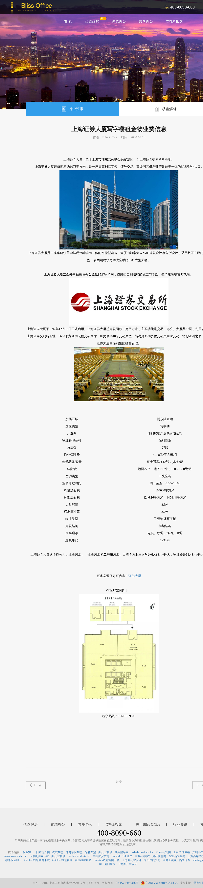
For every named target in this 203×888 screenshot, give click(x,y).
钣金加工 (28, 852)
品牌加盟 (90, 852)
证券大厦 (134, 576)
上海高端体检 (181, 852)
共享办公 (146, 21)
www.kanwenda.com (15, 856)
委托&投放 (174, 21)
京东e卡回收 (142, 856)
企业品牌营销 (177, 856)
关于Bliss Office (148, 824)
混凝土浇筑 (170, 860)
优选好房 (92, 21)
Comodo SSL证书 (122, 856)
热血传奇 (184, 860)
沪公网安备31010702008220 (161, 882)
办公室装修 (105, 852)
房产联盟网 (159, 856)
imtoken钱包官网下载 (37, 860)
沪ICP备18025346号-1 (128, 882)
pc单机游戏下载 (39, 856)
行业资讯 (75, 109)
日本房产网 (43, 852)
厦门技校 (109, 864)
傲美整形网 (121, 852)
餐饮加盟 (57, 852)
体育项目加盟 (74, 852)
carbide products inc (142, 852)
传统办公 (119, 21)
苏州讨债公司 (152, 860)
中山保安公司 (101, 856)
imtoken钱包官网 (62, 860)
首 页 (68, 21)
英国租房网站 (83, 860)
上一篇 (37, 785)
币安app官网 (163, 852)
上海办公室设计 (131, 860)
